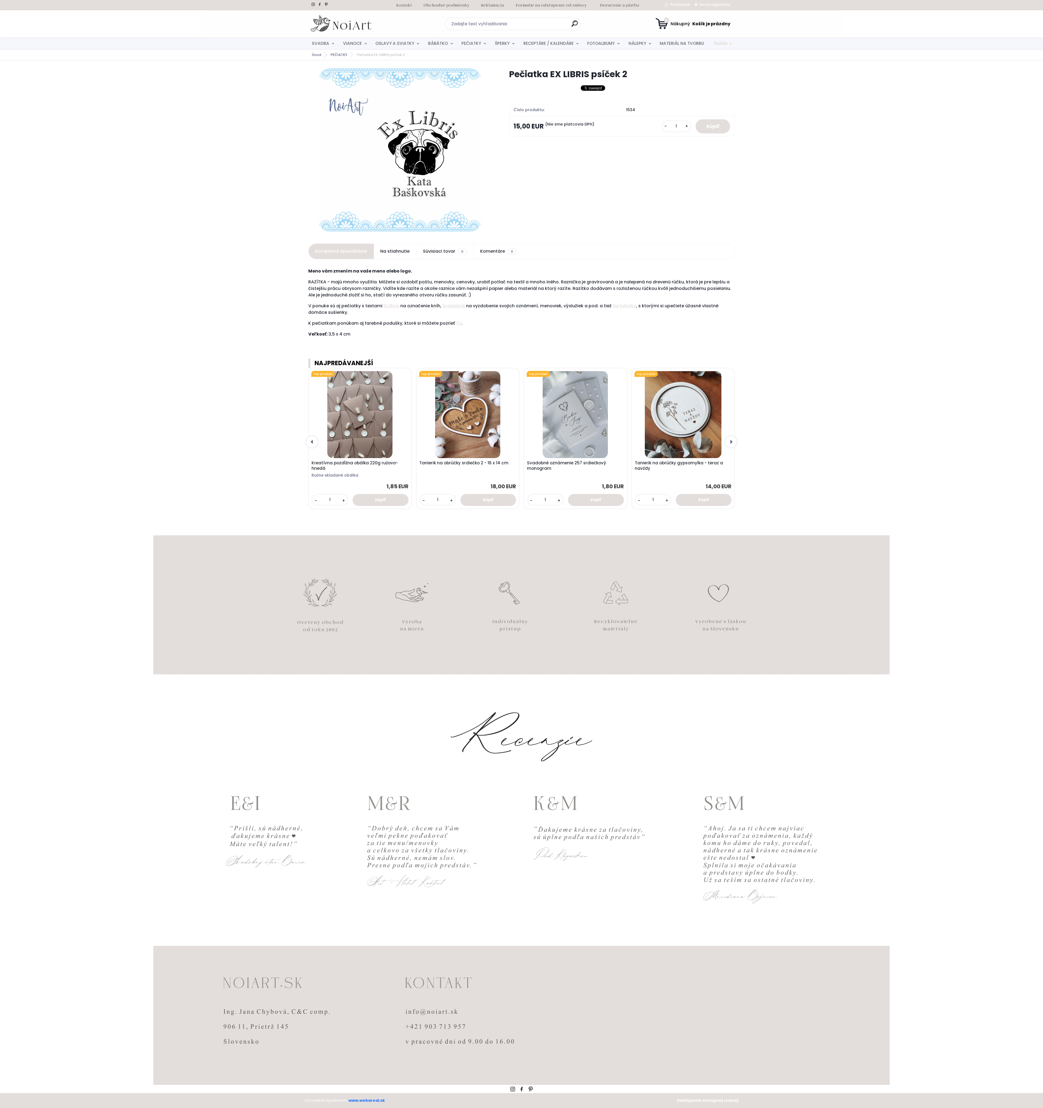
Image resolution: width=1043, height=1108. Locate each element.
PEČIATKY (471, 43)
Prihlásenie (680, 4)
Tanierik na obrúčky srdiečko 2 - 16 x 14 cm (463, 463)
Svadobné (453, 306)
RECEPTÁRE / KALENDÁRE (548, 43)
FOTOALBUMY (601, 43)
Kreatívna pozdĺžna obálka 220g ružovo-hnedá (355, 465)
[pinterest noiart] (326, 4)
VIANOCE (352, 43)
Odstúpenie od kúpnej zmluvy (708, 1100)
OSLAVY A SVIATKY (394, 43)
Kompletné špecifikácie (341, 251)
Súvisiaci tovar (443, 251)
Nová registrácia (715, 4)
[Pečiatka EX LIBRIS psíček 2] (400, 149)
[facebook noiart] (319, 4)
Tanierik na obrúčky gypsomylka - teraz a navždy (679, 465)
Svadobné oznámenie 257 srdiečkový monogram (566, 465)
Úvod (316, 54)
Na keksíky (624, 306)
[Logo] (341, 23)
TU (459, 323)
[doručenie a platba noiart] (619, 4)
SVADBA (320, 43)
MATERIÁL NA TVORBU (682, 43)
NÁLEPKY (637, 43)
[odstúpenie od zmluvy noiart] (551, 4)
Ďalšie (720, 43)
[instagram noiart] (313, 4)
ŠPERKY (502, 43)
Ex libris (391, 306)
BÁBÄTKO (438, 43)
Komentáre (496, 251)
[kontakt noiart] (404, 4)
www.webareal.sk (366, 1100)
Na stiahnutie (395, 251)
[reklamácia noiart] (492, 4)
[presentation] (312, 442)
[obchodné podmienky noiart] (446, 4)
